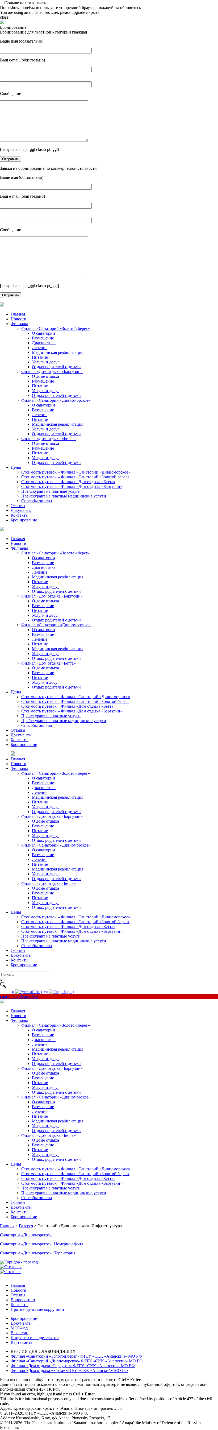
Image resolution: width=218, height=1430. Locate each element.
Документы (21, 510)
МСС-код (19, 1328)
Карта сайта (21, 1342)
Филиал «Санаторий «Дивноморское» (56, 400)
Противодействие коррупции (37, 1309)
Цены (16, 467)
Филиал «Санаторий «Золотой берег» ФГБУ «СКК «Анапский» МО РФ (76, 1356)
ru (13, 991)
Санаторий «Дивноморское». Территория (37, 1253)
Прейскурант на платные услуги (51, 491)
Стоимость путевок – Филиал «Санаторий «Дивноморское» (75, 472)
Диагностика (44, 343)
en (46, 991)
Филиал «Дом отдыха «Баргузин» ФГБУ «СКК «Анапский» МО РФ (73, 1365)
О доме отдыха (45, 376)
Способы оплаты (36, 501)
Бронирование (24, 520)
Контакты (19, 515)
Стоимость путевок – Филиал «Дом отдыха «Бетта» (68, 481)
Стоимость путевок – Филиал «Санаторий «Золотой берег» (75, 477)
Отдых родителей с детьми (56, 366)
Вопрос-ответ (23, 1300)
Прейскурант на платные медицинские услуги (63, 496)
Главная (18, 314)
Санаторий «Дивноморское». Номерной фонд (41, 1244)
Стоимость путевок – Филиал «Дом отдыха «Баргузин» (71, 486)
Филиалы (19, 323)
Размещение (43, 338)
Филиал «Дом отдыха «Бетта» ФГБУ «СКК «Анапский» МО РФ (69, 1370)
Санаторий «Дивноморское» (26, 1235)
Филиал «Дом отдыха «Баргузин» (52, 371)
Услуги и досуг (45, 362)
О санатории (43, 333)
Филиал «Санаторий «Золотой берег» (55, 328)
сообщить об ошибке (19, 996)
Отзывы (18, 505)
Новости (18, 319)
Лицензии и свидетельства (35, 1337)
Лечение (39, 347)
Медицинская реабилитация (57, 352)
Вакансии (19, 1332)
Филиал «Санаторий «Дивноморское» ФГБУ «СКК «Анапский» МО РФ (77, 1361)
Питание (40, 357)
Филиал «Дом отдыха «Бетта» (48, 438)
